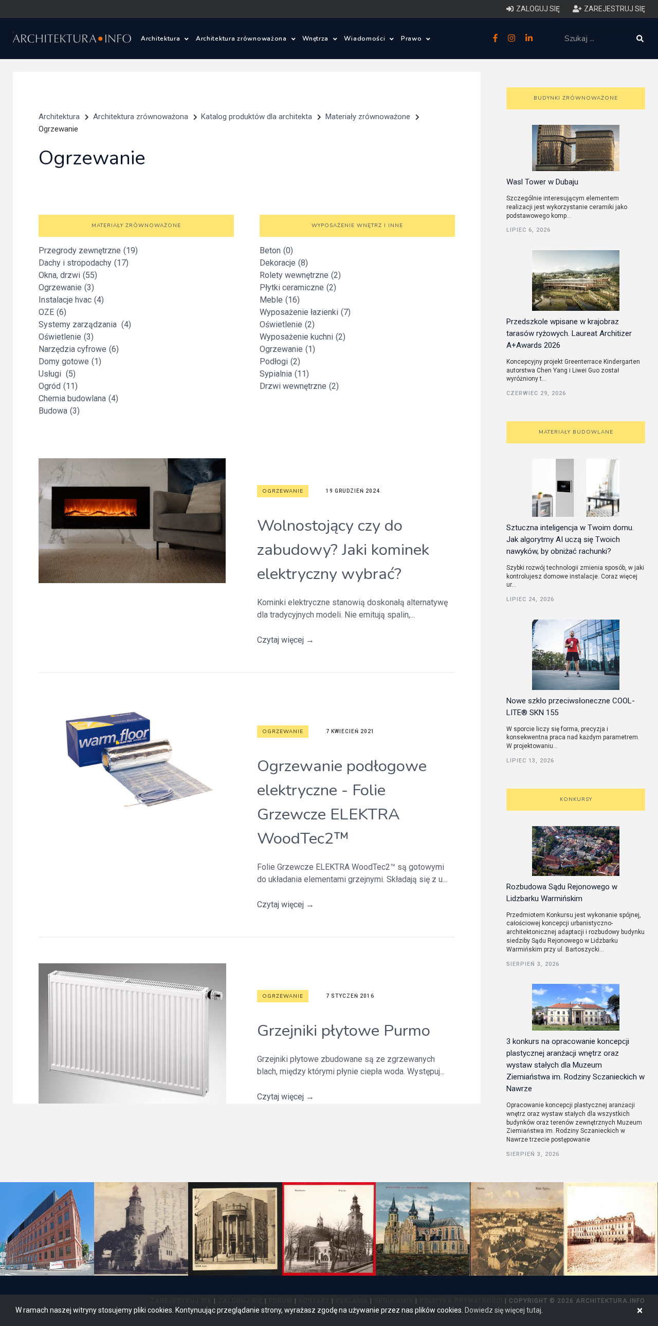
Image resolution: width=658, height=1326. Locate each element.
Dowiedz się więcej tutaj (503, 1310)
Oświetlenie (66, 337)
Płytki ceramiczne (298, 287)
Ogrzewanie (66, 287)
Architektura (161, 38)
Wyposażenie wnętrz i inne (357, 225)
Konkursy (576, 799)
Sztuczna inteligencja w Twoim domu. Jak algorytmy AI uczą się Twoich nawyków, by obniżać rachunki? (570, 539)
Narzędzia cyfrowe (79, 349)
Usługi (57, 374)
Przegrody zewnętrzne (88, 250)
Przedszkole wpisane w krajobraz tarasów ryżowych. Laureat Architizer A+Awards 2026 (569, 333)
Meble (280, 300)
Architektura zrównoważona (242, 38)
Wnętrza (316, 38)
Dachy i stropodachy (84, 263)
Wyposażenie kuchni (302, 337)
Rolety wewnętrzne (300, 275)
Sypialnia (284, 374)
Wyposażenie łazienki (305, 312)
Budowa (59, 411)
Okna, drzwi (68, 275)
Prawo (412, 38)
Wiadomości (365, 38)
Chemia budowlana (78, 398)
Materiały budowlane (576, 432)
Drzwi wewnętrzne (299, 386)
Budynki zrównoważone (576, 98)
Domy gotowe (70, 361)
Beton (276, 250)
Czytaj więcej (285, 640)
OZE (52, 312)
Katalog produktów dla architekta (256, 116)
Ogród (58, 386)
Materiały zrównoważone (367, 116)
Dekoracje (284, 263)
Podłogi (280, 361)
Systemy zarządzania (85, 324)
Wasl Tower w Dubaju (542, 181)
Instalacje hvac (71, 300)
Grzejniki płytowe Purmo (343, 1030)
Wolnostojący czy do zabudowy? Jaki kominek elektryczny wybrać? (343, 550)
